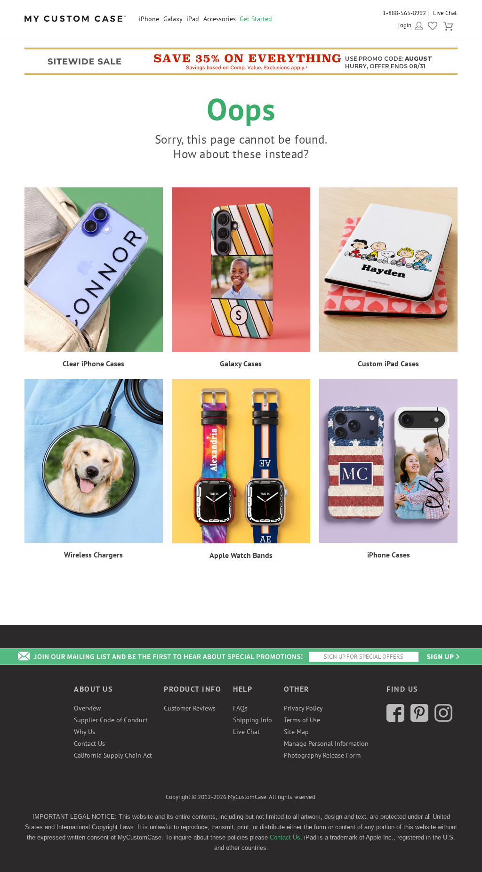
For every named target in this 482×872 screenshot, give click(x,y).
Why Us (84, 731)
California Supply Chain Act (113, 755)
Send (442, 656)
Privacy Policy (303, 708)
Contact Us (89, 743)
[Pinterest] (419, 719)
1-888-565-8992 (404, 13)
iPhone (149, 19)
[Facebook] (395, 719)
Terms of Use (302, 720)
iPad (192, 19)
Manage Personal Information (326, 743)
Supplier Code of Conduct (111, 720)
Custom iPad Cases (388, 363)
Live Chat (445, 13)
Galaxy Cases (241, 363)
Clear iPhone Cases (93, 363)
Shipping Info (252, 720)
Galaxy (173, 19)
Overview (87, 708)
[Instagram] (443, 719)
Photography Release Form (322, 755)
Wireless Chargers (93, 554)
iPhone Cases (388, 554)
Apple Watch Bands (241, 555)
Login (404, 25)
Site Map (296, 731)
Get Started (256, 19)
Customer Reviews (190, 708)
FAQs (240, 708)
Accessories (219, 19)
